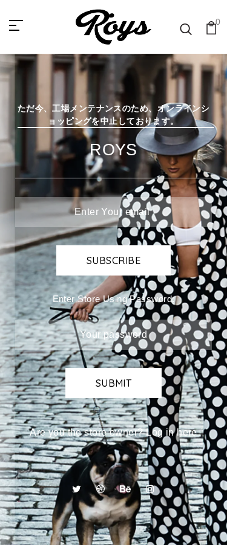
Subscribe (113, 260)
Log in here (171, 432)
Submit (114, 383)
